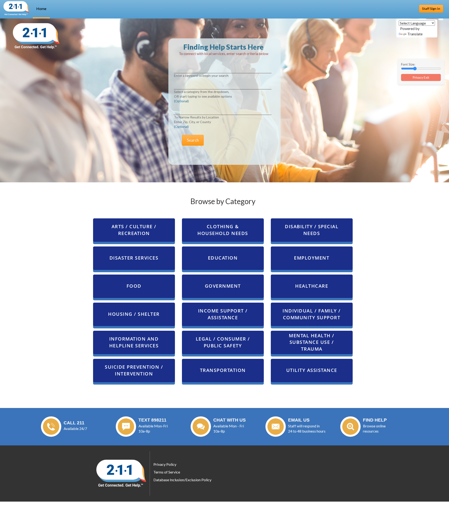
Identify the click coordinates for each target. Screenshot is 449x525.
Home (41, 8)
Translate (415, 34)
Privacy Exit (421, 77)
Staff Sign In (431, 9)
